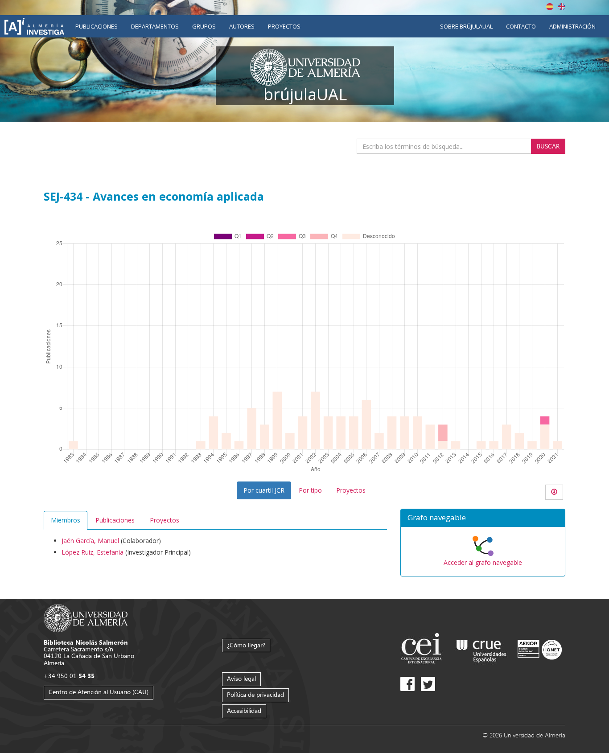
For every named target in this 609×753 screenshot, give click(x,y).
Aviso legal (241, 678)
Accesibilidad (244, 710)
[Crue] (481, 649)
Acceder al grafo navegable (483, 562)
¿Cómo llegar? (246, 645)
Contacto (521, 26)
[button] (483, 518)
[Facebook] (407, 684)
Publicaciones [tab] (115, 520)
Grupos (204, 26)
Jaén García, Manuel (90, 540)
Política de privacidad (255, 694)
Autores (242, 26)
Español (549, 6)
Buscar (548, 146)
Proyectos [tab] (164, 520)
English (561, 6)
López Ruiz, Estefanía (92, 552)
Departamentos (155, 26)
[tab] (483, 518)
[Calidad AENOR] (540, 649)
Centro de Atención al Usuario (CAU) (98, 691)
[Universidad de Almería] (86, 617)
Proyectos (284, 26)
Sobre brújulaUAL (466, 26)
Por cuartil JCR (263, 490)
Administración (572, 26)
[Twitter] (428, 684)
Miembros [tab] (65, 520)
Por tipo (310, 490)
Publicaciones (96, 26)
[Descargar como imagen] (554, 492)
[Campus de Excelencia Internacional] (422, 649)
